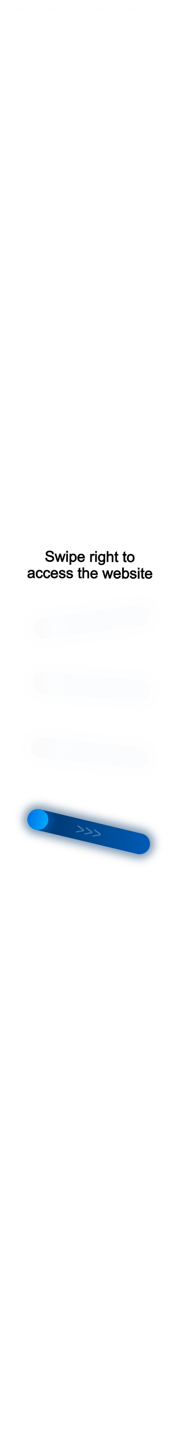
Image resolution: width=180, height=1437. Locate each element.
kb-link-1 (21, 9)
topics (101, 9)
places (76, 9)
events (50, 9)
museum (129, 9)
